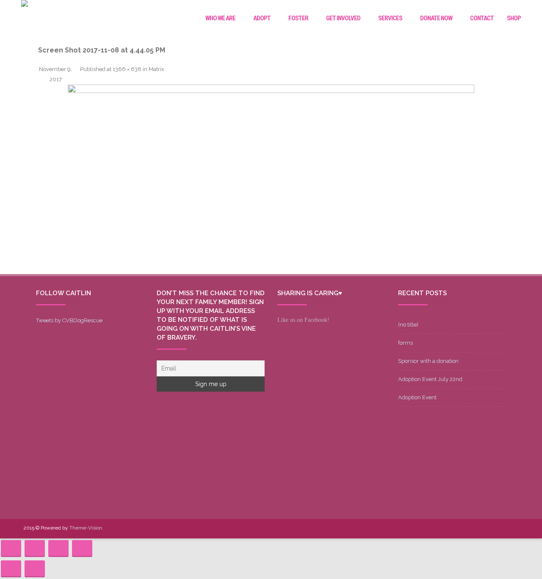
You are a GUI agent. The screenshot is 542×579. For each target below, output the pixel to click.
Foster (298, 18)
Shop (514, 18)
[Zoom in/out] (82, 548)
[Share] (35, 548)
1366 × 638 (127, 69)
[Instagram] (485, 528)
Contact (482, 18)
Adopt (262, 18)
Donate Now (436, 18)
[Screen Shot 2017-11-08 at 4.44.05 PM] (271, 179)
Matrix (156, 69)
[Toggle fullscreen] (58, 548)
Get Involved (343, 18)
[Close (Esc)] (11, 548)
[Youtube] (471, 528)
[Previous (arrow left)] (11, 568)
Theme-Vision (85, 528)
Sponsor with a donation (428, 361)
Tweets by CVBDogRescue (69, 320)
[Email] (498, 528)
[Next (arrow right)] (35, 568)
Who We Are (220, 18)
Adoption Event (417, 397)
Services (390, 18)
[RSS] (512, 528)
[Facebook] (444, 528)
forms (405, 343)
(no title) (408, 324)
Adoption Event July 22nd (430, 379)
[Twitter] (458, 528)
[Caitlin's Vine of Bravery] (24, 4)
